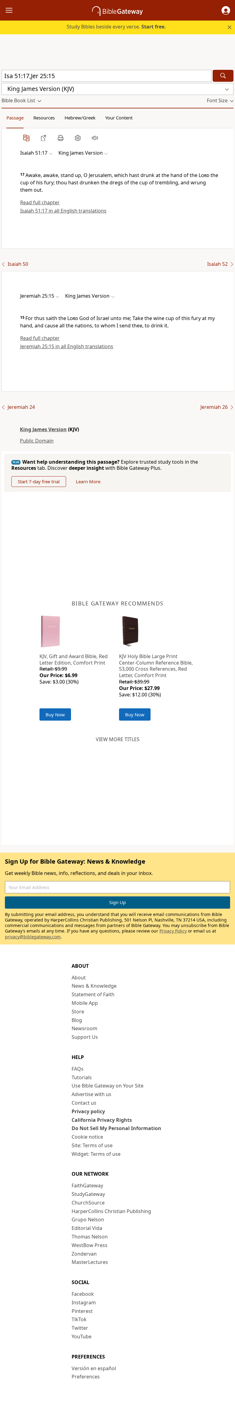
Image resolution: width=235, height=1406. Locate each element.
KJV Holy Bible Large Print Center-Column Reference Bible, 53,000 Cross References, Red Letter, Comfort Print (156, 666)
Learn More (88, 481)
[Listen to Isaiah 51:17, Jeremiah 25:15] (95, 138)
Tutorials (82, 1077)
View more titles (118, 739)
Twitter (80, 1328)
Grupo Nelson (88, 1219)
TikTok (79, 1319)
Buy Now (55, 714)
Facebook (83, 1294)
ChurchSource (88, 1202)
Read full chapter (40, 202)
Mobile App (85, 1003)
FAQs (78, 1068)
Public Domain (37, 440)
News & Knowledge (94, 985)
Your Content (118, 118)
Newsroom (84, 1028)
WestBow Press (89, 1245)
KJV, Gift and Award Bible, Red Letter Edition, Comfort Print (73, 659)
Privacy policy (88, 1111)
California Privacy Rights (102, 1120)
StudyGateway (88, 1194)
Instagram (84, 1302)
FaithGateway (87, 1185)
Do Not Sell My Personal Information (116, 1128)
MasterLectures (90, 1262)
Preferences (86, 1376)
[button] (226, 10)
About (79, 977)
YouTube (81, 1336)
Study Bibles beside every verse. (116, 26)
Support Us (85, 1037)
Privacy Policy (173, 931)
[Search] (223, 76)
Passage (15, 118)
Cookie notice (87, 1136)
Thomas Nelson (90, 1236)
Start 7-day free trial (39, 481)
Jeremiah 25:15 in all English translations (66, 346)
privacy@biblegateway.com (33, 937)
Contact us (84, 1102)
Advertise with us (91, 1094)
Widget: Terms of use (96, 1154)
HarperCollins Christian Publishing (111, 1211)
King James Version (43, 429)
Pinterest (82, 1311)
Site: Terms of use (92, 1145)
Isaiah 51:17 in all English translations (63, 210)
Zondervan (84, 1253)
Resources (44, 118)
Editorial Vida (87, 1228)
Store (78, 1011)
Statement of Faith (93, 994)
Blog (77, 1020)
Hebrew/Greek (80, 118)
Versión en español (94, 1368)
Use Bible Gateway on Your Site (108, 1085)
